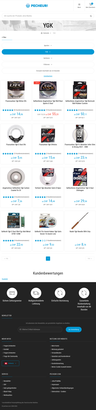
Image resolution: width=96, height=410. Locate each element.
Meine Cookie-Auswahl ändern (61, 367)
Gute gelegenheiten (10, 388)
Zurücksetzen (48, 76)
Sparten (47, 45)
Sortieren (47, 58)
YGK (46, 52)
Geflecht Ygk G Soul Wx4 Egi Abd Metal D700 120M (16, 232)
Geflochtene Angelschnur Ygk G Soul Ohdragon (80, 189)
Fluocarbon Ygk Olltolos (48, 144)
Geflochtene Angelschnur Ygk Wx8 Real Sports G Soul (48, 102)
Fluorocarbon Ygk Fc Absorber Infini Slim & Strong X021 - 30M (80, 145)
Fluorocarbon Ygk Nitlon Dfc (16, 101)
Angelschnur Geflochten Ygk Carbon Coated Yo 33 (16, 189)
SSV (5, 384)
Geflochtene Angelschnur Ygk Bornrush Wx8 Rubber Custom (80, 102)
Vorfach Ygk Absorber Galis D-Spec (48, 188)
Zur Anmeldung (73, 329)
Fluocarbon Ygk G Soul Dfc (16, 144)
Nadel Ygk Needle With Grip (80, 231)
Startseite (46, 33)
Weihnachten (8, 395)
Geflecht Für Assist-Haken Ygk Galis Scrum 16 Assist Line (48, 232)
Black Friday (7, 391)
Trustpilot (5, 279)
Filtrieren (47, 64)
